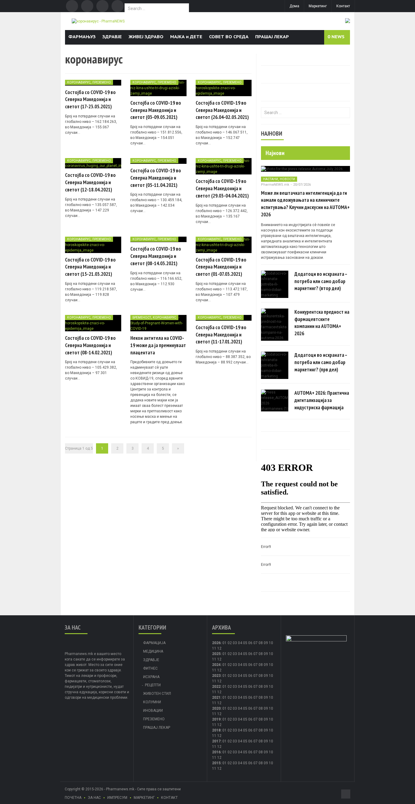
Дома (294, 6)
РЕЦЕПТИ (153, 685)
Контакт (343, 6)
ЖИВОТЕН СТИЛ (157, 693)
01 (224, 643)
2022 (216, 686)
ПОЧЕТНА (73, 798)
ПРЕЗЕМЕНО (101, 82)
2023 (216, 676)
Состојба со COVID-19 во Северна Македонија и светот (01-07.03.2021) (221, 267)
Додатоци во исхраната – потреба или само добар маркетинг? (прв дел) (320, 362)
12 (219, 659)
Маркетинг (318, 6)
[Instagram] (117, 6)
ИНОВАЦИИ (153, 710)
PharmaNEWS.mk (275, 185)
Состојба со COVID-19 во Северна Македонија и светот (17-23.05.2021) (90, 99)
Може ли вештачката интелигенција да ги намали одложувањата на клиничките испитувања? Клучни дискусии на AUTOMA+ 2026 (305, 204)
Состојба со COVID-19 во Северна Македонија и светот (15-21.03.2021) (90, 267)
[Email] (102, 6)
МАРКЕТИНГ (144, 798)
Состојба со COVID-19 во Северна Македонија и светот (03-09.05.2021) (155, 110)
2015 (216, 763)
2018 (216, 730)
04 (240, 643)
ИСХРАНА (151, 677)
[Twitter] (87, 6)
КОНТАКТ (169, 798)
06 (250, 643)
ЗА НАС (94, 798)
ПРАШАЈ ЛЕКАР (272, 36)
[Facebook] (72, 6)
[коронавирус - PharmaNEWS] (98, 21)
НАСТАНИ (270, 179)
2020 (216, 708)
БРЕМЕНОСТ (141, 317)
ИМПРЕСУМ (117, 798)
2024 (216, 665)
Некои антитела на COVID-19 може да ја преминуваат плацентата (158, 345)
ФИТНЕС (150, 668)
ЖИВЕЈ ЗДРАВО (146, 36)
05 (245, 643)
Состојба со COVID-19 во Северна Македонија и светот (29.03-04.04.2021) (222, 188)
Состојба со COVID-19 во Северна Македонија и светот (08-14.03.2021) (155, 256)
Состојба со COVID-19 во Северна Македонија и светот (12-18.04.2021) (90, 182)
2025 (216, 654)
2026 (216, 643)
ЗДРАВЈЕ (112, 36)
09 (266, 654)
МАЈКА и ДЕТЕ (186, 36)
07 (255, 643)
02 (230, 643)
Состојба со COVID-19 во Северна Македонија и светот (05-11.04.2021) (155, 177)
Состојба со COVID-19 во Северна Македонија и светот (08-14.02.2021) (90, 345)
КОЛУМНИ (152, 702)
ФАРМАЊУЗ (82, 36)
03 (235, 643)
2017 (216, 741)
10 (271, 654)
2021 (216, 697)
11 (214, 659)
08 (261, 654)
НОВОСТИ (287, 179)
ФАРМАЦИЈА (154, 643)
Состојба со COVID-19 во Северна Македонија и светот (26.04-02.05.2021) (222, 110)
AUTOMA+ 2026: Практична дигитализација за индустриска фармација (321, 400)
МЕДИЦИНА (153, 651)
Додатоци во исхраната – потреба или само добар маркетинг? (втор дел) (320, 281)
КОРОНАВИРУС (79, 82)
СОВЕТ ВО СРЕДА (229, 36)
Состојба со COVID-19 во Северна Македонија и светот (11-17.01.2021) (221, 334)
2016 (216, 752)
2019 (216, 719)
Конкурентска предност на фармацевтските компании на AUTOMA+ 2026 (321, 323)
